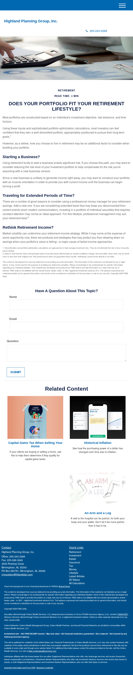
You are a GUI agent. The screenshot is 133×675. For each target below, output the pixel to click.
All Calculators (77, 583)
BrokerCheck (64, 586)
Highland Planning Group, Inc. (31, 21)
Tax (71, 565)
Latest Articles (77, 576)
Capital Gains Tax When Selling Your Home (35, 444)
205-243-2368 (98, 31)
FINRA (120, 614)
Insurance (74, 562)
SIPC (126, 614)
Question (13, 341)
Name (13, 297)
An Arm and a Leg (98, 513)
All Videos (74, 579)
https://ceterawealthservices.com (42, 651)
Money (73, 569)
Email (13, 319)
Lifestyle (73, 572)
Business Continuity (45, 667)
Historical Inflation (97, 443)
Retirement (75, 552)
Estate (72, 559)
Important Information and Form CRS (19, 667)
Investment (75, 555)
